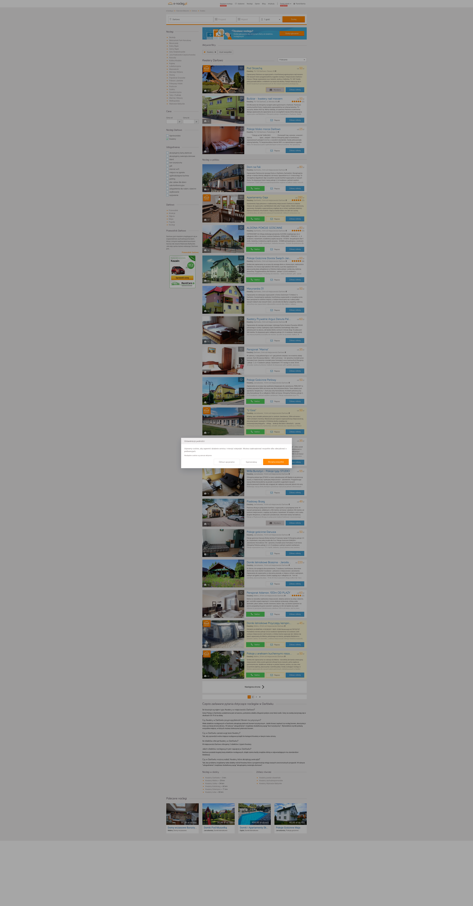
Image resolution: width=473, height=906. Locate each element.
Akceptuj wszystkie (276, 462)
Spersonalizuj (251, 462)
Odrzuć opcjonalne (227, 462)
